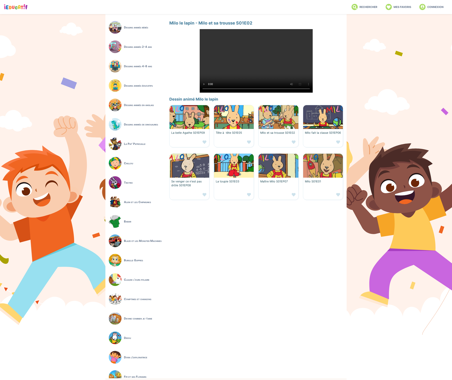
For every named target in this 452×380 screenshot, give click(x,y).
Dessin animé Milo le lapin (193, 99)
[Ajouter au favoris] (189, 143)
